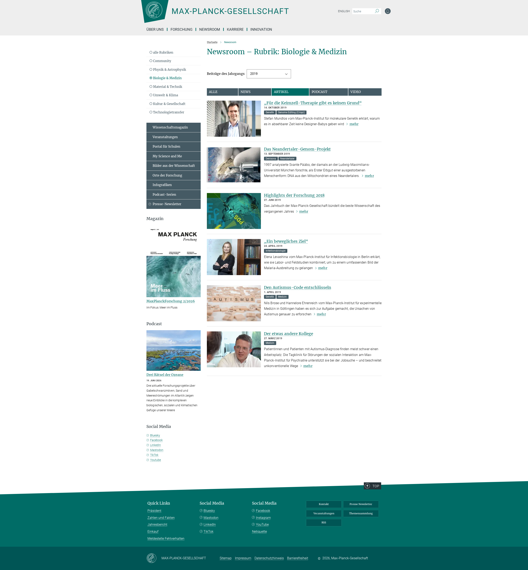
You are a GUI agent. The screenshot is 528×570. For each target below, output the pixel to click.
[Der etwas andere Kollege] (234, 349)
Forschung (181, 29)
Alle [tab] (213, 92)
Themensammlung (361, 513)
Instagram (263, 518)
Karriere (235, 29)
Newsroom (209, 29)
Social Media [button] (158, 426)
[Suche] (377, 11)
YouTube (262, 524)
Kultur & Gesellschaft (168, 104)
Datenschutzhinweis (269, 558)
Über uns (155, 29)
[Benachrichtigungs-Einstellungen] (388, 11)
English (344, 11)
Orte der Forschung (167, 175)
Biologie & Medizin (167, 78)
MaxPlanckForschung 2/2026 (170, 301)
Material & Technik (167, 87)
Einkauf (152, 531)
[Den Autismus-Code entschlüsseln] (234, 303)
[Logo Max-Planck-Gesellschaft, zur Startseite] (214, 14)
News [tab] (245, 92)
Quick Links (158, 503)
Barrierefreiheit (297, 558)
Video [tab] (355, 92)
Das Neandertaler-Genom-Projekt (297, 149)
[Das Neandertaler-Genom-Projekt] (234, 165)
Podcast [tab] (319, 92)
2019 (254, 74)
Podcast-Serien (164, 195)
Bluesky (155, 435)
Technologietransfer (168, 112)
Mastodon (156, 450)
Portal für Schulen (166, 146)
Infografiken (162, 185)
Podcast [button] (154, 324)
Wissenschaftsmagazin (170, 127)
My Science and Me (167, 156)
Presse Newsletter (361, 504)
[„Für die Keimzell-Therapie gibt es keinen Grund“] (234, 119)
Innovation (261, 29)
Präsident (154, 511)
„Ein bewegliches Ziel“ (286, 241)
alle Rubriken (162, 52)
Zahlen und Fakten (161, 518)
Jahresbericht (157, 524)
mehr (354, 124)
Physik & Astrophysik (169, 70)
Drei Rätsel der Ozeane (164, 375)
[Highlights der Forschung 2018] (234, 211)
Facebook (156, 440)
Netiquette (259, 531)
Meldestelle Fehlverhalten (165, 539)
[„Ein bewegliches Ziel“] (234, 257)
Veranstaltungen (165, 137)
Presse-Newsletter (167, 204)
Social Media (212, 503)
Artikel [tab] (281, 92)
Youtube (155, 460)
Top (375, 486)
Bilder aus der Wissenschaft (174, 166)
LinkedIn (155, 445)
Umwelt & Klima (165, 95)
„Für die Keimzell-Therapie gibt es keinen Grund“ (313, 102)
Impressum (243, 558)
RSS (324, 522)
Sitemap (226, 558)
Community (161, 61)
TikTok (154, 455)
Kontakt (324, 504)
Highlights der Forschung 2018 (294, 195)
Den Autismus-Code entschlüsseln (297, 287)
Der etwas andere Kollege (288, 333)
